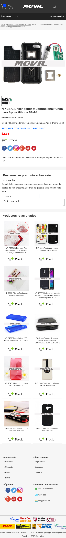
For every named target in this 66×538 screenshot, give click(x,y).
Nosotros (9, 462)
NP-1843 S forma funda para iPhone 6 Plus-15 (16, 384)
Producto (24, 532)
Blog (47, 532)
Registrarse (40, 462)
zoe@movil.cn (44, 501)
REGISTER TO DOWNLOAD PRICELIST (23, 128)
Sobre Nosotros (12, 532)
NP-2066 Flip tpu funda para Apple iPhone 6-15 (16, 294)
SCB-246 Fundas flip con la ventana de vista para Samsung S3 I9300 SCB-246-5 (47, 340)
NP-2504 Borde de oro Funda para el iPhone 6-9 (47, 384)
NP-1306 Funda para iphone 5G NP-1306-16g (16, 429)
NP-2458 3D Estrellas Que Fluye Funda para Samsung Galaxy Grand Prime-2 (16, 250)
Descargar (39, 467)
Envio (7, 478)
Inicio (3, 24)
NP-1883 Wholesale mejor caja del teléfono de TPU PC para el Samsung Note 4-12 (47, 295)
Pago (7, 472)
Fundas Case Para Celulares (19, 24)
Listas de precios (56, 16)
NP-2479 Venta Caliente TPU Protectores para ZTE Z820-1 (16, 339)
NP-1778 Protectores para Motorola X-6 (47, 429)
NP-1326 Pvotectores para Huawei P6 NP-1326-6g (47, 249)
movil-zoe (42, 495)
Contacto (9, 467)
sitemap (62, 532)
